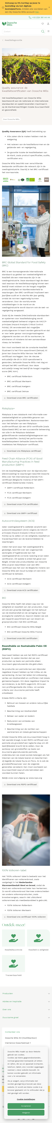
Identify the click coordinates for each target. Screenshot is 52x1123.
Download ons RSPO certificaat (22, 784)
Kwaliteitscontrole (13, 950)
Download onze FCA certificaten (22, 504)
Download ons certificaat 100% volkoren (26, 917)
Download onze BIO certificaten (22, 638)
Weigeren (26, 1113)
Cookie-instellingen (26, 1099)
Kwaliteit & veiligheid (38, 950)
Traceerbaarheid (13, 975)
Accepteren (26, 1106)
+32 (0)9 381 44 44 (41, 17)
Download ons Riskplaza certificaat (24, 451)
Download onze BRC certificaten (22, 398)
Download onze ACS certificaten (22, 590)
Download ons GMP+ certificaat (22, 513)
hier (37, 12)
